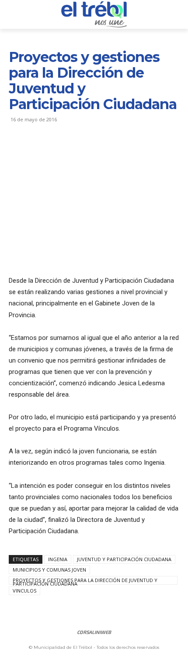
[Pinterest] (57, 151)
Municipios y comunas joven (49, 569)
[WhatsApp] (78, 151)
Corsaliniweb (94, 632)
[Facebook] (17, 151)
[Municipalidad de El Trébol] (94, 14)
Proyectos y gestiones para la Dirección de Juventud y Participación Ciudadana (85, 581)
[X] (37, 151)
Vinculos (24, 590)
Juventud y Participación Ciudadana (124, 559)
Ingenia (57, 559)
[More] (98, 151)
